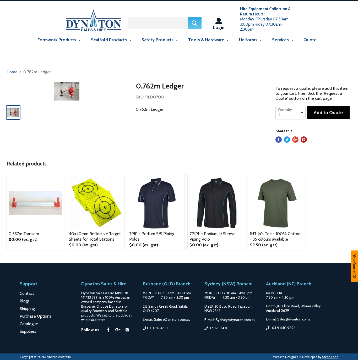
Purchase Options (35, 316)
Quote (310, 39)
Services (281, 39)
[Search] (195, 23)
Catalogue (29, 323)
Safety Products (158, 39)
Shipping (27, 308)
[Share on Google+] (295, 139)
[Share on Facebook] (278, 139)
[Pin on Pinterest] (304, 139)
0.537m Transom (24, 233)
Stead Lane (330, 357)
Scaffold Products (109, 39)
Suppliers (28, 331)
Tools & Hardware (206, 39)
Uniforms (248, 39)
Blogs (25, 300)
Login (218, 27)
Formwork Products (57, 39)
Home (12, 71)
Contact (27, 293)
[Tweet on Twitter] (287, 139)
